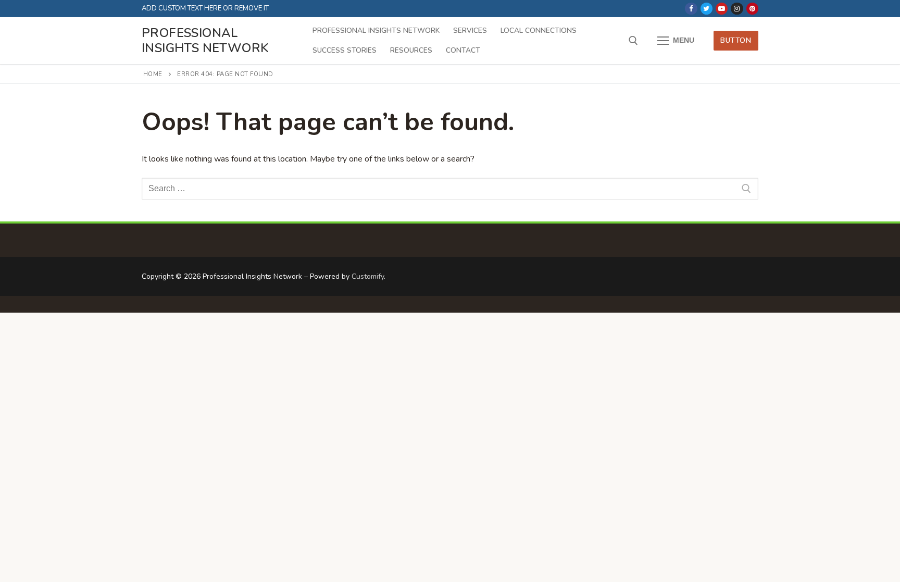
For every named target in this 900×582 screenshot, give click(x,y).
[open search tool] (633, 40)
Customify (368, 276)
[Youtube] (722, 9)
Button (735, 40)
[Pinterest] (752, 9)
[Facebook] (691, 9)
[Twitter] (706, 9)
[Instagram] (737, 9)
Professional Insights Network (205, 41)
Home (152, 74)
